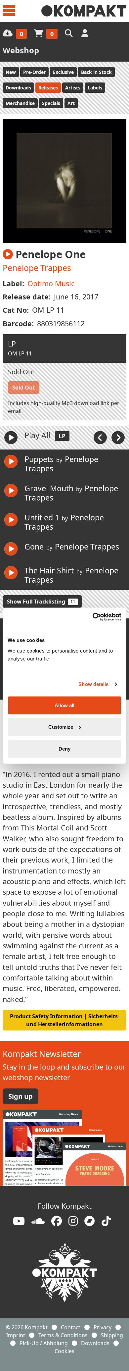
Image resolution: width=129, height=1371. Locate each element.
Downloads (18, 87)
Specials (51, 103)
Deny (64, 748)
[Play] (11, 437)
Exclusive (63, 72)
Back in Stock (96, 72)
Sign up (20, 1096)
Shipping (112, 1335)
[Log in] (85, 32)
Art (71, 103)
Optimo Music (50, 283)
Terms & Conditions (63, 1335)
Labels (95, 87)
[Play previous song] (101, 437)
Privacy (102, 1327)
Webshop (21, 50)
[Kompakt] (83, 11)
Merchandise (20, 103)
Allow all (64, 705)
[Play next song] (118, 437)
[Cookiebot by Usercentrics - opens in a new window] (92, 616)
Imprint (15, 1335)
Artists (72, 87)
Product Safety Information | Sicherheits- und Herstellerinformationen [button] (64, 1020)
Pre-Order (34, 72)
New (11, 72)
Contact (70, 1327)
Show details (93, 684)
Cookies (64, 1351)
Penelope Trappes (37, 267)
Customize (60, 727)
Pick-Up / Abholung (44, 1343)
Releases (48, 87)
